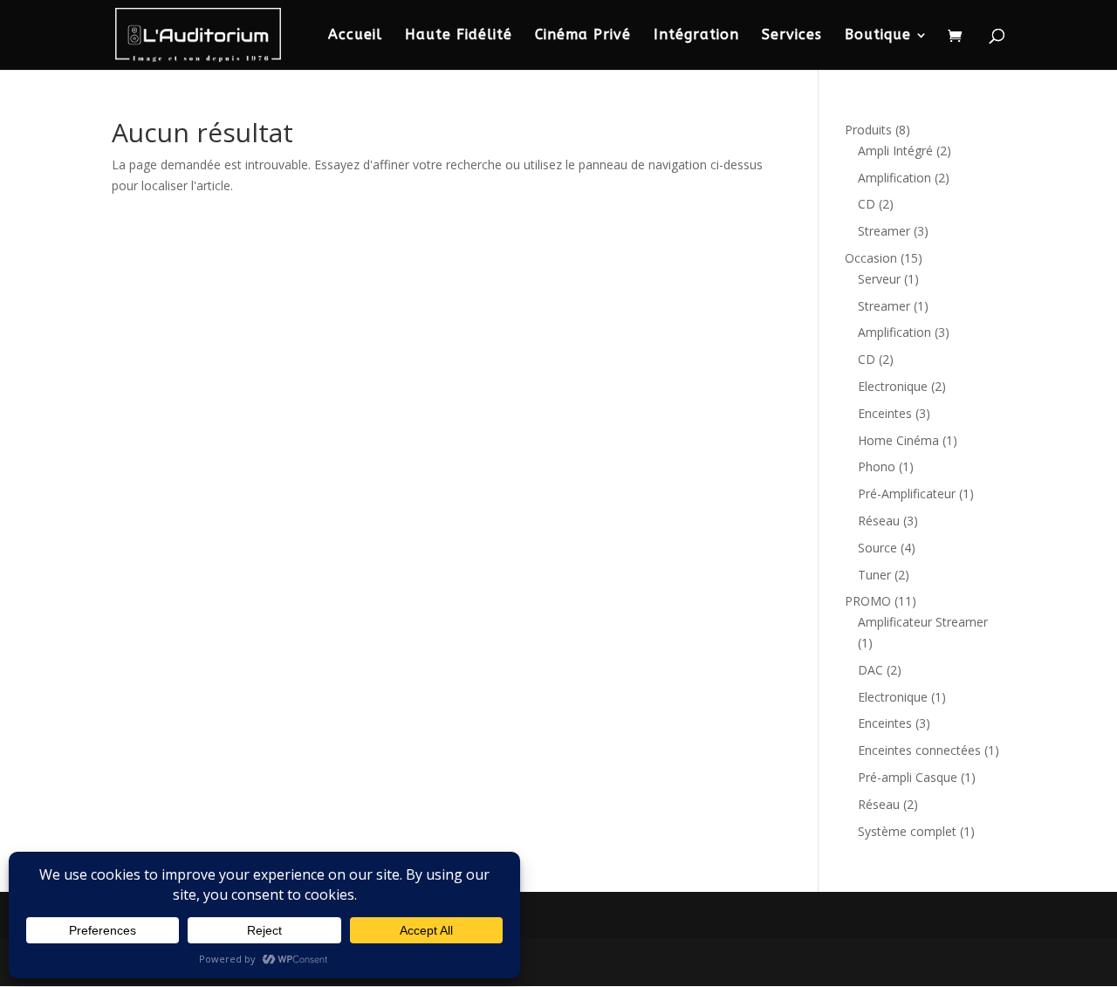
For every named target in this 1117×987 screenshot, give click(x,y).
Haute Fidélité (458, 36)
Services (792, 36)
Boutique (878, 36)
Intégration (696, 36)
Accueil (355, 36)
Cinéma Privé (583, 36)
